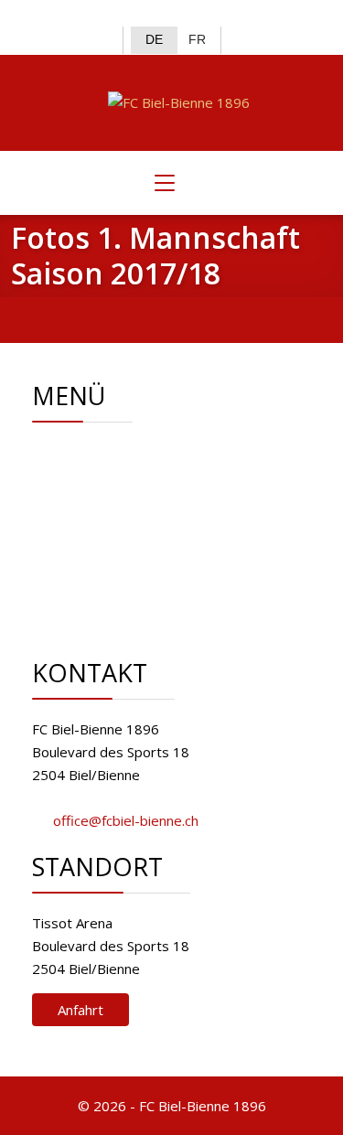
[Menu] (164, 183)
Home (115, 452)
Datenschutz (135, 612)
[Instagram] (187, 14)
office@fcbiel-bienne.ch (125, 820)
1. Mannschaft (139, 520)
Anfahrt (80, 1010)
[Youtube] (216, 14)
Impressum (132, 589)
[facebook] (126, 14)
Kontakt (120, 566)
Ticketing (124, 543)
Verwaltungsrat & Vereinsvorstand (135, 486)
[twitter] (157, 14)
